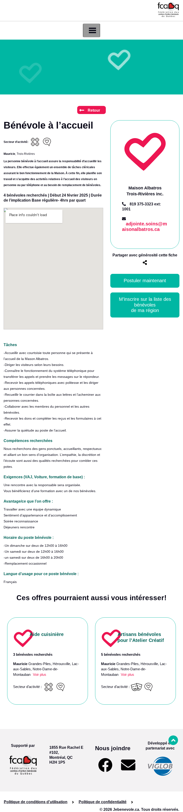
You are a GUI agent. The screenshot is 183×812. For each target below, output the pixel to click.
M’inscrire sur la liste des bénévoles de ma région (146, 305)
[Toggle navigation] (91, 30)
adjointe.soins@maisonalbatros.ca (144, 226)
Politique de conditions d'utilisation (35, 802)
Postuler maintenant (145, 280)
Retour (94, 110)
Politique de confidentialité (103, 802)
